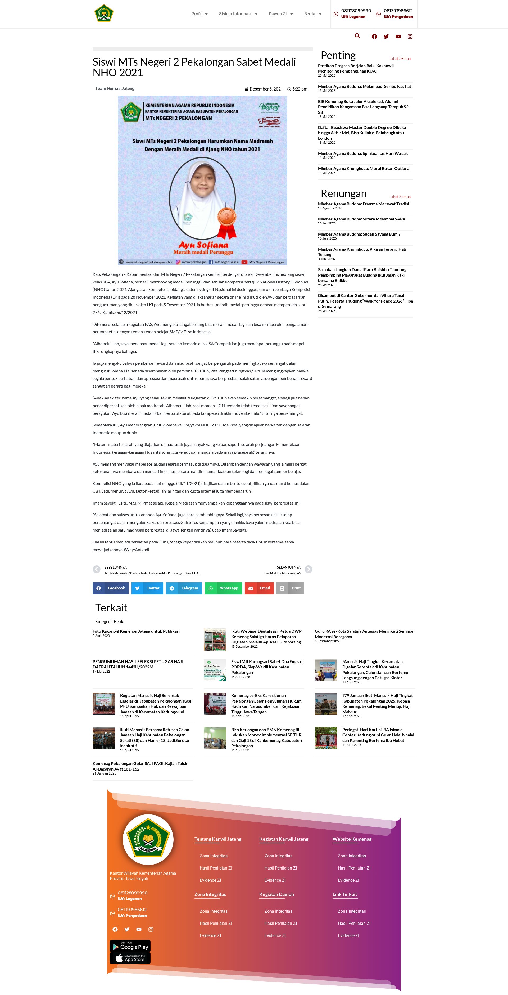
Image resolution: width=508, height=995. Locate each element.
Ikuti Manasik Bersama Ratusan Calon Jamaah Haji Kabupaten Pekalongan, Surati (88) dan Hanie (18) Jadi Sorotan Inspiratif (155, 737)
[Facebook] (374, 36)
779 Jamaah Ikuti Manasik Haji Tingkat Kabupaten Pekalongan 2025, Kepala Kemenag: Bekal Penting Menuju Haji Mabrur (377, 703)
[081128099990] (336, 14)
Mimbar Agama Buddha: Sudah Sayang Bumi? (359, 233)
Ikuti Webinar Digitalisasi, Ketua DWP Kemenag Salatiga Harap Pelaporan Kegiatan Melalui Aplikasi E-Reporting (266, 636)
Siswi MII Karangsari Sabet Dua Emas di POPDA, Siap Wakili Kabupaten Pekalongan (267, 667)
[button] (357, 35)
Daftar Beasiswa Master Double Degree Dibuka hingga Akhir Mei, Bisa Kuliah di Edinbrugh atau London (362, 133)
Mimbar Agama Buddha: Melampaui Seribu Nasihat (364, 86)
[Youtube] (398, 36)
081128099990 (356, 10)
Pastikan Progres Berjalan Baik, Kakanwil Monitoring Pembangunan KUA (356, 68)
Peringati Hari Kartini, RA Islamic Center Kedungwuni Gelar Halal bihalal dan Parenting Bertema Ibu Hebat (378, 735)
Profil (197, 13)
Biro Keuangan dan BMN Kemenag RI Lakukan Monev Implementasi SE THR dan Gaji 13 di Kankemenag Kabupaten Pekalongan (266, 737)
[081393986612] (378, 14)
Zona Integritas (214, 855)
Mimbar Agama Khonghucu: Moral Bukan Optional (364, 168)
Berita (309, 13)
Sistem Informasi (235, 13)
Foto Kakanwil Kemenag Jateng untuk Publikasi (136, 630)
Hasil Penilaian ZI (216, 868)
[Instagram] (410, 36)
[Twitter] (386, 36)
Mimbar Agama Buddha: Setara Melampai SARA (362, 218)
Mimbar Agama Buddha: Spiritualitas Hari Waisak (363, 153)
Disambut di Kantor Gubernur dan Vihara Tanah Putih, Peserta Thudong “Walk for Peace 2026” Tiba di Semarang (365, 301)
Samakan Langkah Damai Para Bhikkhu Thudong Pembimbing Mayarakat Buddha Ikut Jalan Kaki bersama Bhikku (362, 275)
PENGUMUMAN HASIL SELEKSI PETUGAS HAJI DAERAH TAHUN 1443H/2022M (138, 664)
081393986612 (398, 10)
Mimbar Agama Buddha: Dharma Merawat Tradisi (363, 203)
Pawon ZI (278, 13)
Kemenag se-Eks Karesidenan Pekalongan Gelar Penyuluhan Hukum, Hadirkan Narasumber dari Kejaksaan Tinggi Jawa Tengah (267, 703)
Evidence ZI (210, 880)
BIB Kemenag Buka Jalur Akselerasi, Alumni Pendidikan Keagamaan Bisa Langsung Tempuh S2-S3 (364, 107)
